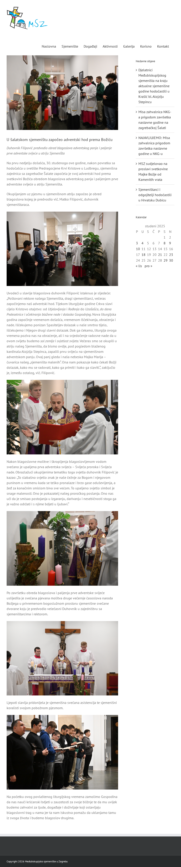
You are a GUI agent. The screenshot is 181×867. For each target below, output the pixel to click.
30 (171, 260)
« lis (139, 266)
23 (171, 254)
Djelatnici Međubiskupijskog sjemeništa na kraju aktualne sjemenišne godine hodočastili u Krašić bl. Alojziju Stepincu (154, 86)
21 (160, 254)
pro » (148, 266)
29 (166, 260)
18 (143, 254)
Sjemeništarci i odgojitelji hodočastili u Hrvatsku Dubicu (155, 194)
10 (138, 249)
